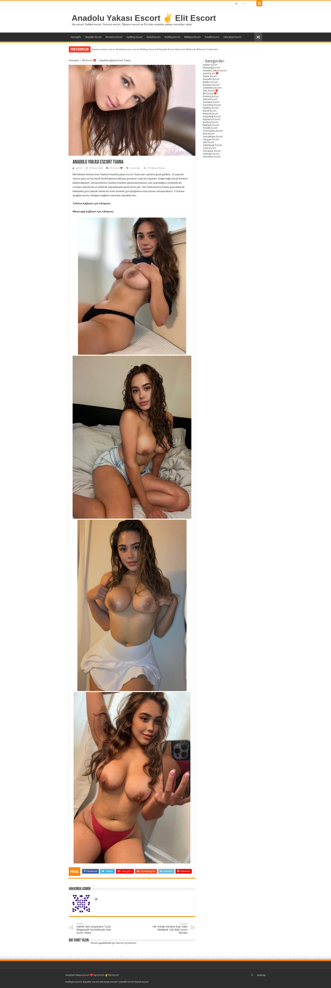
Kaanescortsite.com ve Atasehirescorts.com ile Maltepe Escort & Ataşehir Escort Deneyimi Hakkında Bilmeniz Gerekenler (155, 49)
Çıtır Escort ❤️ (210, 90)
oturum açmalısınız (126, 943)
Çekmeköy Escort (212, 87)
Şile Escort (208, 142)
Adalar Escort (210, 64)
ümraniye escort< (109, 981)
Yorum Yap (135, 168)
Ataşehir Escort (93, 37)
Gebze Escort (210, 99)
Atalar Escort (210, 76)
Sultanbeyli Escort (212, 145)
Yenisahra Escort (212, 156)
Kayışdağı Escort (212, 116)
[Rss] (236, 3)
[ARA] (259, 3)
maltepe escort (74, 981)
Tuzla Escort (209, 148)
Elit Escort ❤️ (89, 60)
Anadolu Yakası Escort (215, 70)
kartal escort (141, 981)
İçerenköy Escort (212, 105)
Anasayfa (76, 37)
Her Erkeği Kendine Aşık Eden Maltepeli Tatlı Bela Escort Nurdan (170, 928)
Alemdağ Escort (211, 67)
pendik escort (126, 981)
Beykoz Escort (210, 82)
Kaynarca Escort (211, 119)
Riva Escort (209, 133)
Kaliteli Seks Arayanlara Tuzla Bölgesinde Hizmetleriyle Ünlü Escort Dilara (93, 928)
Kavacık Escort (210, 113)
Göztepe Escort (211, 102)
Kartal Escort (153, 37)
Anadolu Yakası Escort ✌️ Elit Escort (144, 18)
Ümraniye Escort (232, 37)
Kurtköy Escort (172, 37)
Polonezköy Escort (213, 130)
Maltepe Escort (192, 37)
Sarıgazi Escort (211, 139)
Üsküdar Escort (211, 153)
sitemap (261, 975)
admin (79, 168)
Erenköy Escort (211, 96)
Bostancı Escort (114, 37)
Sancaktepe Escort (213, 136)
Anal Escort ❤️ (211, 73)
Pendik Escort (212, 37)
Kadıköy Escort (135, 37)
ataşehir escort (91, 981)
